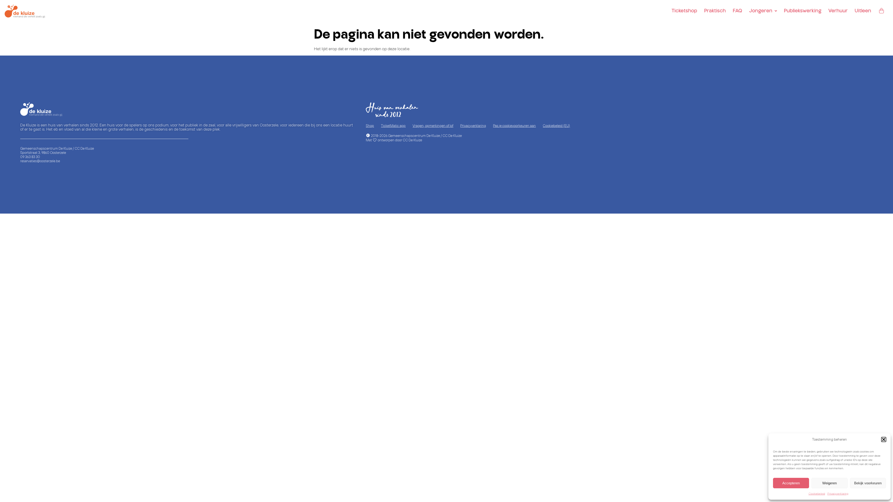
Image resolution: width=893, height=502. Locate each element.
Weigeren (829, 483)
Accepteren (791, 483)
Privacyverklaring (837, 493)
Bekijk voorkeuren (868, 483)
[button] (883, 439)
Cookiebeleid (817, 493)
